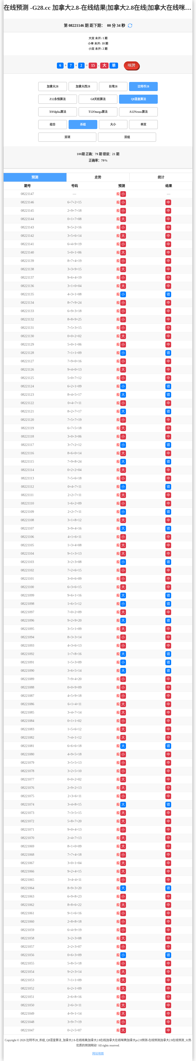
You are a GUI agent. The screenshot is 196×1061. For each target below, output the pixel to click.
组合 (52, 124)
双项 (67, 137)
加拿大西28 (83, 86)
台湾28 (113, 86)
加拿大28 (52, 86)
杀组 (83, 124)
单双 (143, 124)
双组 (127, 137)
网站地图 (98, 1053)
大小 (113, 124)
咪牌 (131, 65)
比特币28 (143, 86)
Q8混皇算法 (138, 99)
